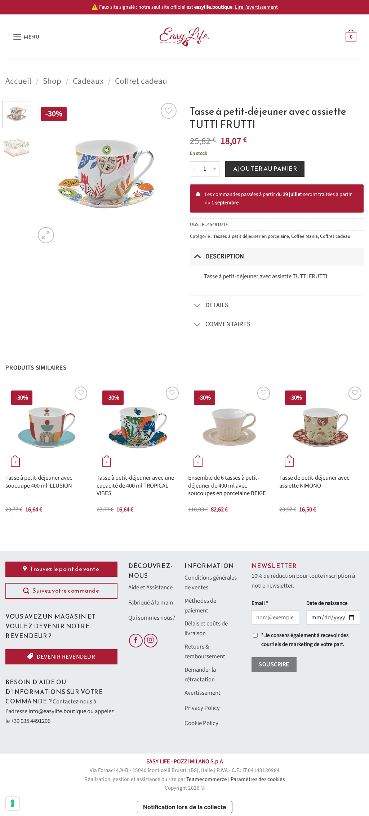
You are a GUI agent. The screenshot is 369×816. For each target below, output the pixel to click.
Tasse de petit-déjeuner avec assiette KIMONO (314, 482)
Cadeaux (88, 81)
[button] (26, 37)
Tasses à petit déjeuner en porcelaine (251, 236)
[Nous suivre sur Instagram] (150, 640)
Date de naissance (327, 603)
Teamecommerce (206, 779)
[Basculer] (197, 256)
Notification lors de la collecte (184, 807)
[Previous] (47, 172)
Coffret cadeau (141, 81)
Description (224, 256)
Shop (52, 81)
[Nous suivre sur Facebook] (136, 640)
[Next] (167, 172)
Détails (216, 305)
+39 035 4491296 (30, 721)
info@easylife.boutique (57, 711)
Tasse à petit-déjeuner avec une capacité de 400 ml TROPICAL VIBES (135, 486)
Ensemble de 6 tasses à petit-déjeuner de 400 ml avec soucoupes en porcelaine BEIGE (227, 486)
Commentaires (227, 324)
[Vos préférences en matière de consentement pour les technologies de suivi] (12, 803)
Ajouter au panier (265, 168)
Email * (260, 603)
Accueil (18, 81)
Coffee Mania (304, 236)
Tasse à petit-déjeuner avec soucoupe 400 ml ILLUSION (38, 482)
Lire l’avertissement (256, 7)
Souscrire (274, 664)
